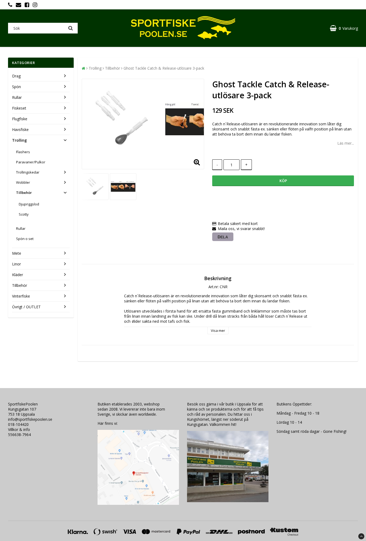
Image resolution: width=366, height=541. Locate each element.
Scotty (24, 214)
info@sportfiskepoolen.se (30, 419)
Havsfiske (20, 129)
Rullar (17, 97)
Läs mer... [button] (345, 143)
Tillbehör (24, 192)
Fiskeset (19, 108)
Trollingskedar (27, 172)
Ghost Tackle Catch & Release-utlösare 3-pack (164, 68)
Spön (16, 86)
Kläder (17, 274)
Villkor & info (19, 429)
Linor (16, 263)
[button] (344, 28)
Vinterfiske (21, 296)
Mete (16, 253)
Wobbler (23, 182)
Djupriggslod (29, 204)
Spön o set (24, 238)
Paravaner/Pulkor (30, 162)
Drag (16, 75)
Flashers (23, 151)
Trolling (19, 140)
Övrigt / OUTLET (26, 306)
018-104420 (18, 424)
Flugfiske (19, 118)
